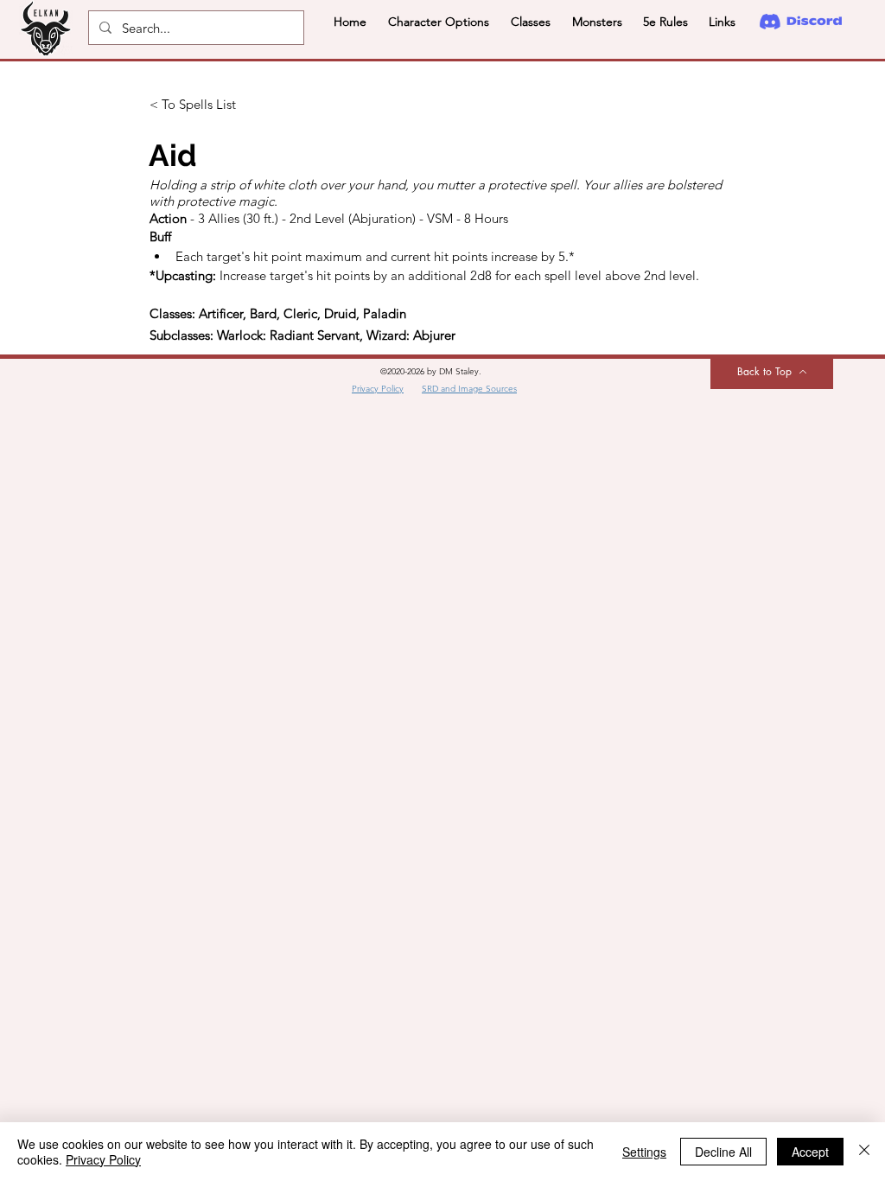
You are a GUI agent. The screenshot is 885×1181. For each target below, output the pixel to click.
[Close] (864, 1151)
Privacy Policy (103, 1159)
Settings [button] (644, 1151)
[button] (438, 21)
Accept (810, 1151)
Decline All (723, 1151)
